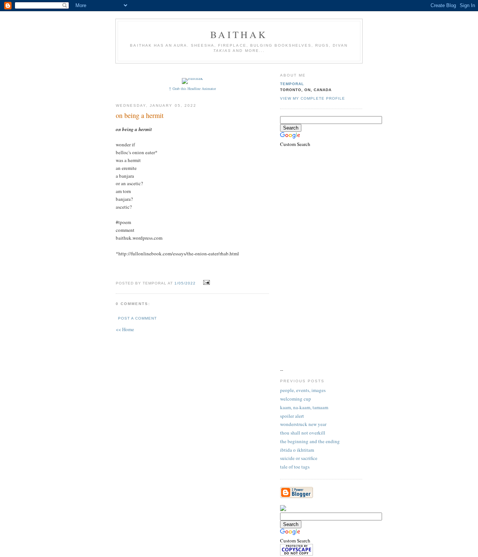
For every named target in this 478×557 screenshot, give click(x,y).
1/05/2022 (185, 283)
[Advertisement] (253, 70)
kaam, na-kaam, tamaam (304, 407)
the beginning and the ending (310, 441)
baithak (238, 34)
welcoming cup (295, 398)
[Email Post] (205, 282)
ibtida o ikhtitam (297, 449)
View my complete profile (312, 98)
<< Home (125, 329)
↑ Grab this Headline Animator (192, 88)
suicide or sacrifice (298, 458)
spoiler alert (292, 416)
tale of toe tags (295, 466)
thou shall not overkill (302, 432)
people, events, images (303, 390)
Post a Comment (137, 318)
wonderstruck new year (303, 424)
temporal (292, 84)
